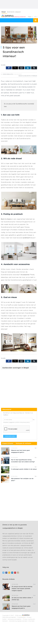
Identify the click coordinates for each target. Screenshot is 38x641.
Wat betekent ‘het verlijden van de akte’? (22, 479)
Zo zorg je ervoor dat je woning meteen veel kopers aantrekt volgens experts (22, 588)
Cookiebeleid (21, 617)
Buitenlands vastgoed (14, 12)
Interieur (34, 76)
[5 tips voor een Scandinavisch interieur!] (19, 35)
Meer (30, 16)
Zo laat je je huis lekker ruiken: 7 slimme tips (22, 598)
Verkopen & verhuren (23, 443)
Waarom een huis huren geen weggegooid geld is (20, 451)
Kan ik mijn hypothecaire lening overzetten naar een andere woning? (23, 460)
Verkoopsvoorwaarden (15, 619)
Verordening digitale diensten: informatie (21, 621)
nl (35, 16)
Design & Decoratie (25, 76)
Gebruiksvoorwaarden (9, 617)
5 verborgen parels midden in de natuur (24, 469)
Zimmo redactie (8, 74)
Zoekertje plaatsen (19, 16)
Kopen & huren (7, 443)
